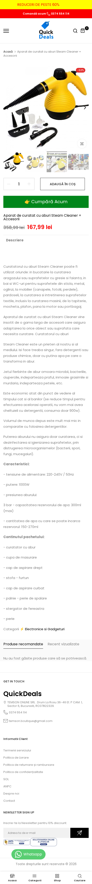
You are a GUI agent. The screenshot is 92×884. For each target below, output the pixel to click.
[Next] (81, 107)
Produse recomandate (23, 644)
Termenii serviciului (17, 750)
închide (82, 5)
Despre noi (11, 793)
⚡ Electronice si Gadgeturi (42, 629)
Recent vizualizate (63, 644)
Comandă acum (35, 14)
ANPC (7, 786)
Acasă (8, 52)
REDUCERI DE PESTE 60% (38, 4)
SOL (6, 779)
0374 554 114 (59, 14)
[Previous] (10, 107)
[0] (82, 30)
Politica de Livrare (16, 757)
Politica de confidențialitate (23, 772)
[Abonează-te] (79, 833)
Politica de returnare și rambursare (28, 765)
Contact (9, 801)
